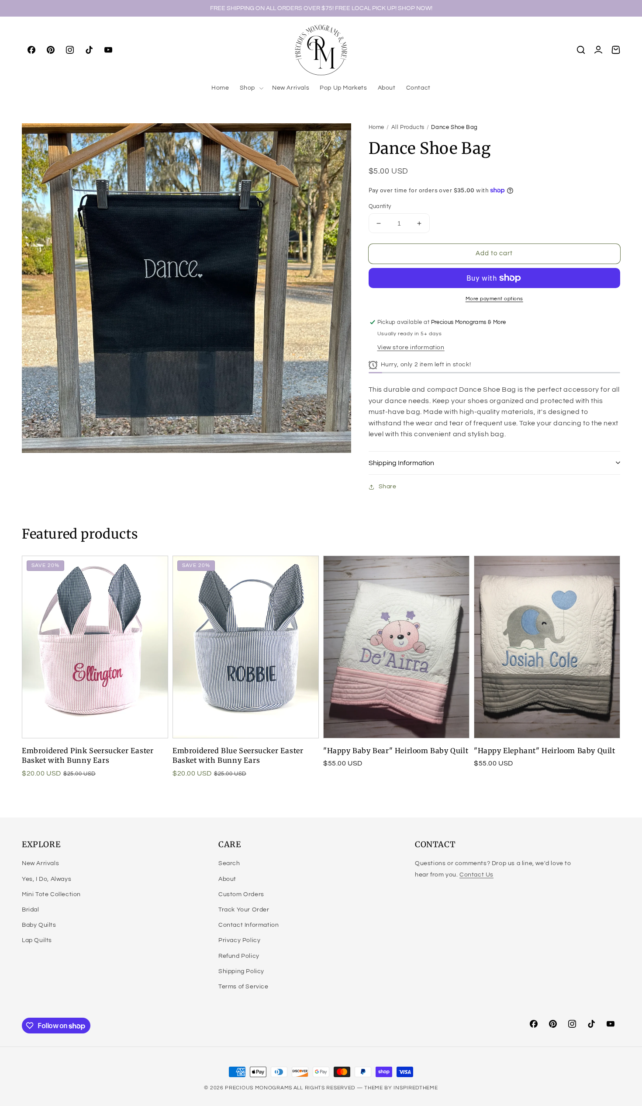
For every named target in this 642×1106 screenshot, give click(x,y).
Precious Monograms (258, 1088)
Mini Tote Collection (51, 894)
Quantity (380, 206)
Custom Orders (241, 894)
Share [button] (388, 486)
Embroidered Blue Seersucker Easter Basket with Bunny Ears (238, 755)
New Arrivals (40, 863)
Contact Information (248, 925)
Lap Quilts (37, 940)
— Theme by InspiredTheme (396, 1088)
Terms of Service (243, 987)
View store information (411, 347)
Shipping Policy (241, 971)
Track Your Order (243, 910)
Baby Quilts (39, 925)
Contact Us (476, 875)
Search (229, 863)
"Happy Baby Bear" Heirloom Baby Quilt (395, 750)
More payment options (494, 299)
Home (376, 127)
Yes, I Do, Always (46, 879)
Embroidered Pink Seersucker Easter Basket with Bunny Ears (87, 755)
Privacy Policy (239, 940)
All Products (408, 127)
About (227, 879)
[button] (251, 88)
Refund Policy (238, 956)
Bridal (30, 910)
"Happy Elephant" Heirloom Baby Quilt (544, 750)
